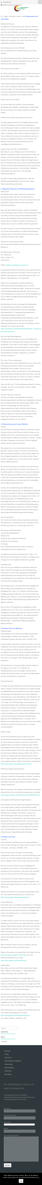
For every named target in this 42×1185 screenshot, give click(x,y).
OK (21, 1181)
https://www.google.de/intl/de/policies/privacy (15, 897)
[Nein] (39, 1179)
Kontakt (6, 1054)
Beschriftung (7, 1074)
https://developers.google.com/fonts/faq (13, 955)
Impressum (7, 1051)
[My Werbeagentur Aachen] (21, 11)
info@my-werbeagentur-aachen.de (17, 265)
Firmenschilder (8, 1064)
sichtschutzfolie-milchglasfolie (12, 1061)
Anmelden (4, 1041)
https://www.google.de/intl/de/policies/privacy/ (15, 1015)
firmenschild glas (9, 1067)
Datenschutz (7, 1057)
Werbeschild (7, 1071)
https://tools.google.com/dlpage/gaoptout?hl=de (16, 764)
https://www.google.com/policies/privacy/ (14, 960)
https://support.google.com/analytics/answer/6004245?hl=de (20, 795)
